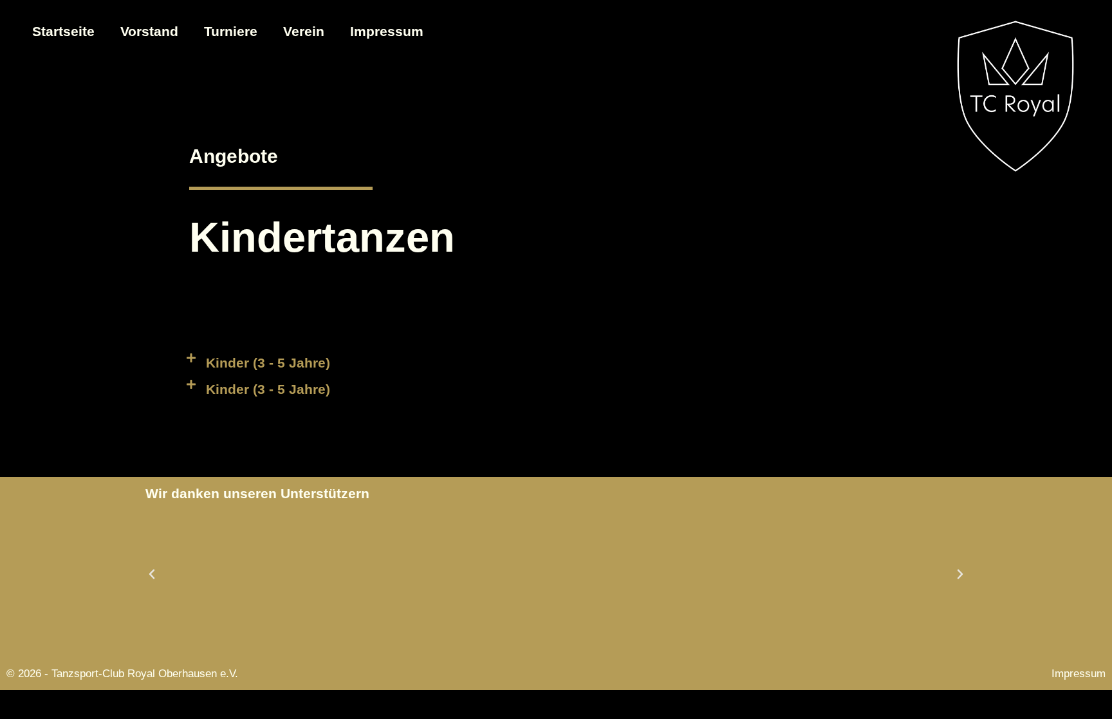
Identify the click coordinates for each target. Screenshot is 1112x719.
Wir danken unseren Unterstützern (257, 493)
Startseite (63, 31)
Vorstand (149, 31)
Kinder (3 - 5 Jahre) (268, 362)
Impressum (386, 31)
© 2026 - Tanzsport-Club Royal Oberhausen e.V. (122, 674)
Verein (303, 31)
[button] (556, 363)
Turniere (230, 31)
